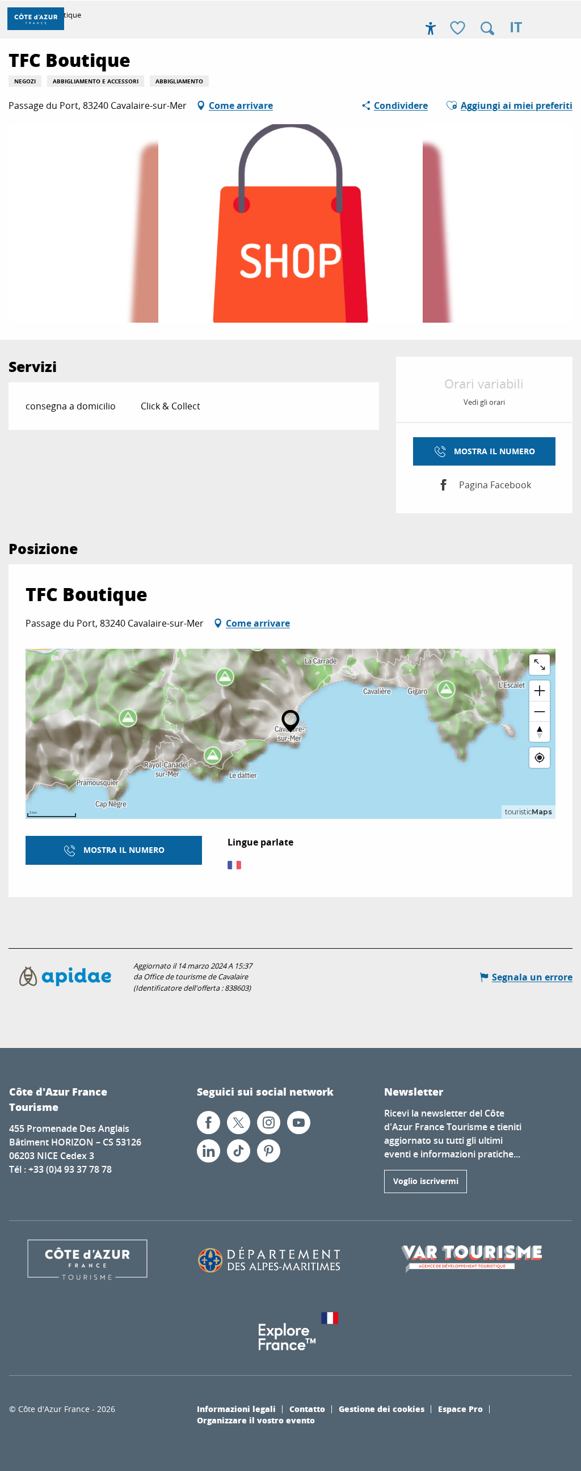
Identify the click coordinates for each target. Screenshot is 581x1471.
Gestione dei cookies (381, 1408)
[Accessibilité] (431, 28)
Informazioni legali (236, 1408)
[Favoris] (459, 28)
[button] (487, 28)
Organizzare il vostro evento (256, 1420)
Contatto (307, 1408)
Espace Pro (460, 1408)
